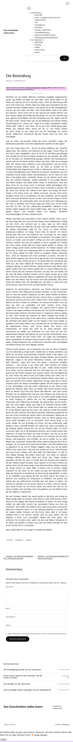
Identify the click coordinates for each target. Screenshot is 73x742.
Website (8, 625)
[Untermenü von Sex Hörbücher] (42, 40)
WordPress (66, 724)
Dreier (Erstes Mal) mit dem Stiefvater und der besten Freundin (23, 677)
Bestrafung (9, 80)
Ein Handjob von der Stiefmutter (17, 684)
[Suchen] (64, 58)
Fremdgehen (36, 87)
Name (8, 608)
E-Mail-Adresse (11, 617)
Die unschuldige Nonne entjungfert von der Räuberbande (27, 690)
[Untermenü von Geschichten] (41, 13)
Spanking (44, 87)
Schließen (3, 739)
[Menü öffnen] (67, 3)
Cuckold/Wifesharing (19, 80)
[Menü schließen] (29, 8)
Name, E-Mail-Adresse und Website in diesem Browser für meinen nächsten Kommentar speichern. (37, 633)
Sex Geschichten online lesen (23, 706)
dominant (28, 87)
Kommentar (10, 586)
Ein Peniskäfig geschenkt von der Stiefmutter (22, 670)
